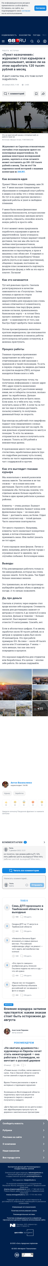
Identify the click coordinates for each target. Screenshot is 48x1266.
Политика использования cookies (24, 1211)
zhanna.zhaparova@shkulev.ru (15, 1189)
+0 (35, 864)
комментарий (16, 93)
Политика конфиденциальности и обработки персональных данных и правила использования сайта (24, 1219)
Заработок (19, 793)
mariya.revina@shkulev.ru (15, 1195)
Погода (36, 35)
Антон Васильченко (21, 782)
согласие (26, 11)
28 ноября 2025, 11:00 (10, 85)
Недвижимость (9, 35)
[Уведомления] (38, 41)
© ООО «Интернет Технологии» (24, 1249)
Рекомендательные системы (24, 1214)
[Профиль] (45, 41)
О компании (9, 1144)
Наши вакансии (11, 1150)
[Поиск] (32, 41)
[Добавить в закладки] (36, 93)
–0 (43, 864)
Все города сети (11, 1157)
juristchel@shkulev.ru (34, 1176)
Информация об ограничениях (24, 1207)
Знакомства (25, 35)
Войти (11, 886)
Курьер (7, 793)
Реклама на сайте (12, 1137)
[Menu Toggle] (3, 41)
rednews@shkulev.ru (35, 1173)
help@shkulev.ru (30, 1180)
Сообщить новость (13, 1123)
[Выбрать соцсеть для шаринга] (43, 93)
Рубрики (7, 1130)
